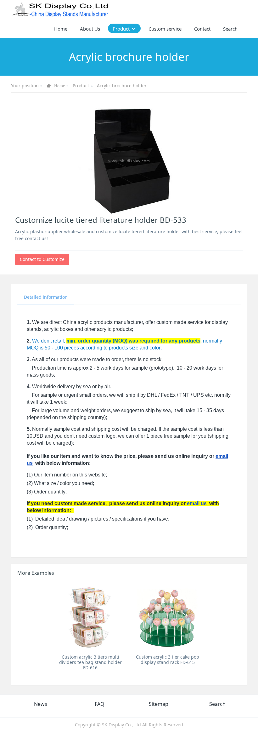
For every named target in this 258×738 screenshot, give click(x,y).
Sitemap (158, 704)
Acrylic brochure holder (122, 86)
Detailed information (46, 297)
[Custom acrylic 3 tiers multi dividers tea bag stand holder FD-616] (90, 616)
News (40, 704)
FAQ (99, 704)
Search (217, 704)
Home (60, 29)
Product (81, 86)
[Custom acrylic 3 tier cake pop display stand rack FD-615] (167, 616)
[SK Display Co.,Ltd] (60, 9)
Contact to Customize (42, 259)
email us (197, 503)
